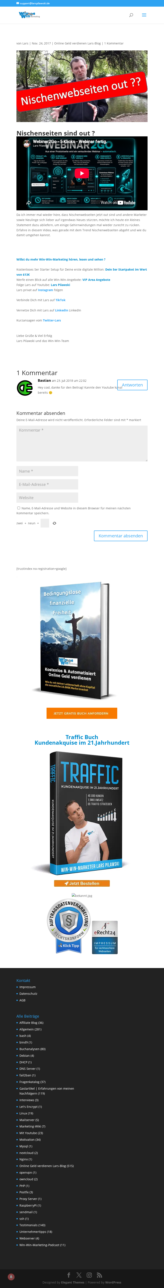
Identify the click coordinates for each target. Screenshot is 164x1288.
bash (22, 1036)
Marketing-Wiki (30, 1126)
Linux (23, 1113)
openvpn (25, 1172)
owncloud (26, 1179)
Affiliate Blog (28, 1023)
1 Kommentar (114, 43)
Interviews (26, 1100)
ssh (21, 1219)
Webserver (27, 1238)
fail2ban (25, 1075)
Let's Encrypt (28, 1107)
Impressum (27, 987)
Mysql (23, 1146)
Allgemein (26, 1029)
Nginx (23, 1159)
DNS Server (27, 1069)
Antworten (132, 385)
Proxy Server (28, 1199)
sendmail (26, 1212)
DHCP (23, 1062)
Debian (24, 1056)
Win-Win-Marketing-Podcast (39, 1245)
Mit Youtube (28, 1133)
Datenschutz (28, 994)
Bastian (44, 380)
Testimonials (28, 1225)
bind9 (23, 1042)
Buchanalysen (29, 1049)
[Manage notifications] (11, 1276)
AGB (22, 1000)
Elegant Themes (72, 1282)
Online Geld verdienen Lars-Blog (77, 43)
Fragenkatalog (29, 1082)
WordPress (113, 1282)
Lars (25, 43)
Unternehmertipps (32, 1232)
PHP (22, 1186)
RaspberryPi (28, 1205)
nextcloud (26, 1153)
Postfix (24, 1192)
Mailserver (27, 1120)
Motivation (27, 1140)
